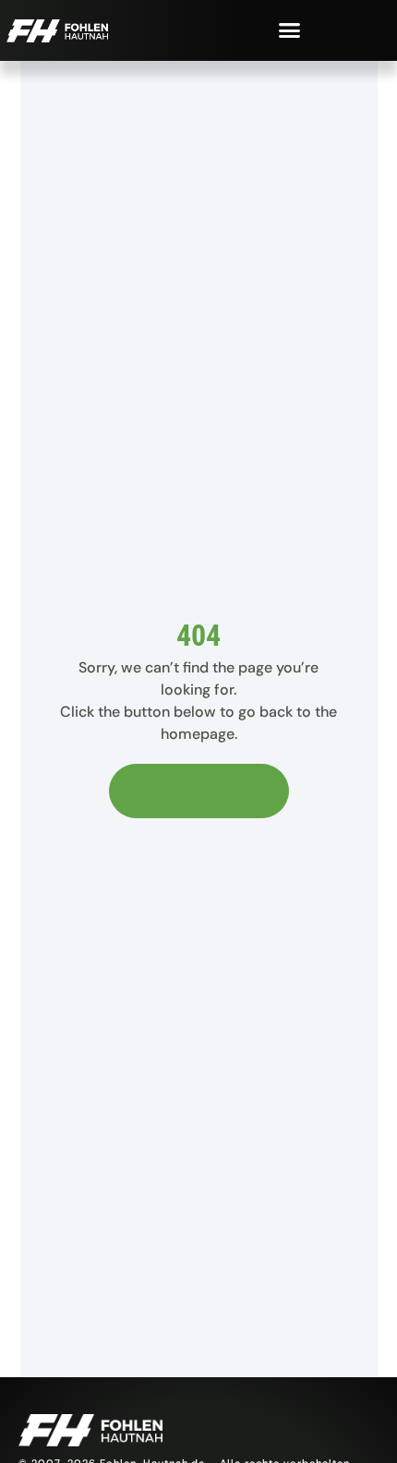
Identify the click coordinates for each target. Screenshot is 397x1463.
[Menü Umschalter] (289, 30)
